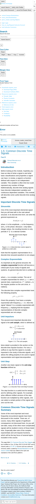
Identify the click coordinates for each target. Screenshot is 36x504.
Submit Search (5, 39)
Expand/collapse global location (34, 146)
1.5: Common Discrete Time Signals (21, 442)
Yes (5, 473)
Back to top (4, 457)
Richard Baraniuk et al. (14, 160)
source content (5, 450)
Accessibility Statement (14, 495)
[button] (7, 113)
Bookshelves (21, 146)
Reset (3, 52)
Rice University (11, 162)
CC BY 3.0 (13, 446)
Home (9, 146)
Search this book (5, 33)
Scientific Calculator (9, 100)
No (11, 473)
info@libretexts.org (14, 497)
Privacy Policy (19, 493)
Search (3, 501)
